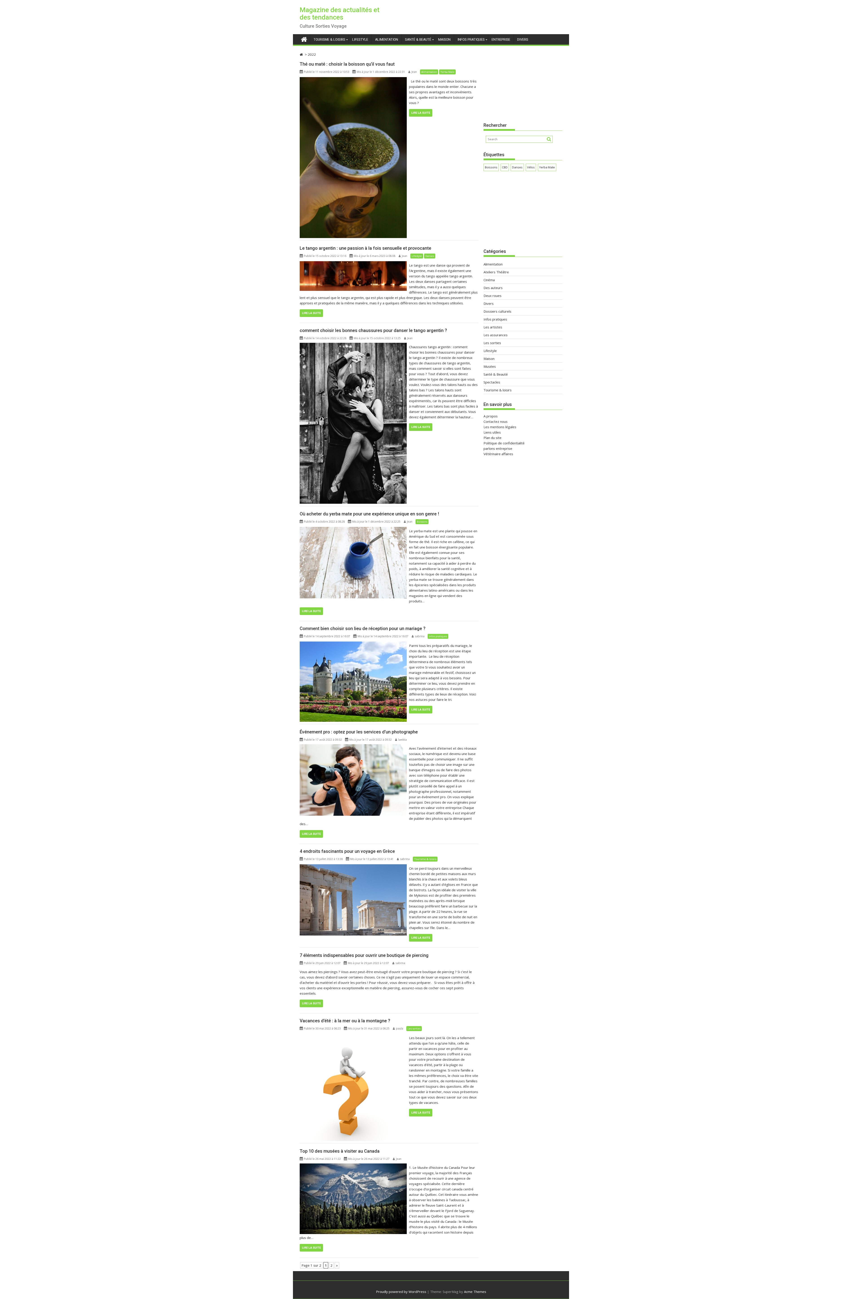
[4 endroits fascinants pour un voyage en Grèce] (353, 867)
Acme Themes (475, 1291)
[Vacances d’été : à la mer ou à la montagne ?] (353, 1036)
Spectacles (492, 382)
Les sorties (414, 1028)
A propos (491, 416)
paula (399, 1028)
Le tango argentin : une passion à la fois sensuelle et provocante (365, 248)
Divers (522, 40)
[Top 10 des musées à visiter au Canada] (353, 1166)
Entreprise (501, 40)
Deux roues (492, 295)
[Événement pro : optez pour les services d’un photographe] (353, 747)
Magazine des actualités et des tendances (339, 13)
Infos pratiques (471, 40)
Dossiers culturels (497, 311)
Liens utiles (492, 432)
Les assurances (496, 335)
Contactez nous (496, 421)
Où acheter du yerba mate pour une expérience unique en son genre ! (369, 514)
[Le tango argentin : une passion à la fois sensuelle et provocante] (353, 264)
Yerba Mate (447, 72)
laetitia (402, 740)
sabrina (419, 636)
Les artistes (493, 327)
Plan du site (492, 437)
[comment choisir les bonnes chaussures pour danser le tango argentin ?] (353, 345)
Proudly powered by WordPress (401, 1291)
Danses (429, 256)
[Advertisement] (523, 83)
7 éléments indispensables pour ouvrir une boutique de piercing (364, 955)
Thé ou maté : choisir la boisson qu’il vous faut (347, 64)
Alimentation (386, 40)
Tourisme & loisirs (329, 40)
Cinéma (489, 280)
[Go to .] (302, 54)
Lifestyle (360, 40)
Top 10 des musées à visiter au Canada (340, 1151)
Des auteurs (493, 287)
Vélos (531, 167)
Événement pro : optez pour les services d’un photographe (359, 732)
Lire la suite (420, 112)
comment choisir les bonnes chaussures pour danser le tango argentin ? (373, 330)
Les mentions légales (500, 427)
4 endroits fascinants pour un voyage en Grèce (347, 851)
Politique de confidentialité (504, 443)
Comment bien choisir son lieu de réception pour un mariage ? (362, 628)
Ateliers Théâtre (496, 272)
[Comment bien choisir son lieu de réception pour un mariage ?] (353, 644)
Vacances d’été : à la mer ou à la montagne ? (345, 1020)
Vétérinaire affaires (498, 454)
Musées (490, 366)
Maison (444, 40)
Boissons (422, 521)
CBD (505, 167)
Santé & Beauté (418, 40)
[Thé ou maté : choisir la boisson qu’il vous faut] (353, 80)
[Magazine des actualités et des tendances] (304, 39)
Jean (414, 72)
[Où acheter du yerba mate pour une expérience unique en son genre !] (353, 529)
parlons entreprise (498, 448)
